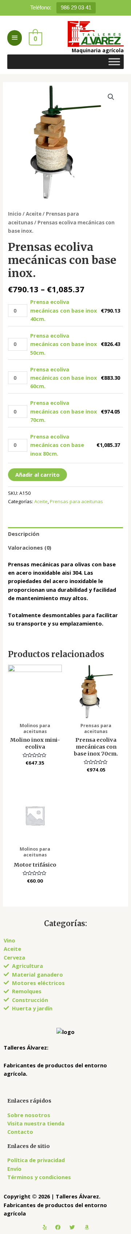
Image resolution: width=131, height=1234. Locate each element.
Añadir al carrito (37, 474)
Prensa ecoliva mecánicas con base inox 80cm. (57, 445)
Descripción (23, 533)
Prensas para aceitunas (76, 501)
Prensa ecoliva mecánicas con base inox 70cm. (63, 411)
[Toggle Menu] (114, 61)
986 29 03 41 (76, 7)
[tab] (65, 534)
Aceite (33, 214)
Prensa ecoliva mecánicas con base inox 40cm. (63, 310)
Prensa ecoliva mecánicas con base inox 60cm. (63, 378)
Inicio (14, 214)
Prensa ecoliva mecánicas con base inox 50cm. (63, 344)
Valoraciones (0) (29, 547)
